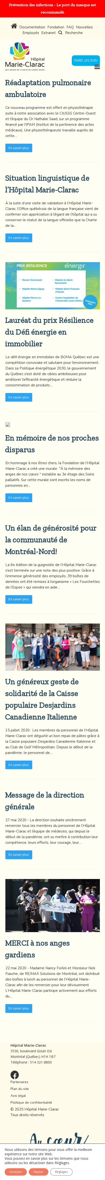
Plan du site (19, 1089)
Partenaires (19, 1082)
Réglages (62, 1163)
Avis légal (18, 1095)
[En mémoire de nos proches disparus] (7, 424)
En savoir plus (19, 148)
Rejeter (38, 1172)
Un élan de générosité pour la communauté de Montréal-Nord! (50, 539)
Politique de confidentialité (31, 1102)
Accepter (16, 1172)
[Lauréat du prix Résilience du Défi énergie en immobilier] (52, 306)
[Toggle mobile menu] (97, 66)
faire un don (85, 60)
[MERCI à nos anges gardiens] (52, 929)
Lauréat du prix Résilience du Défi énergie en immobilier (49, 331)
